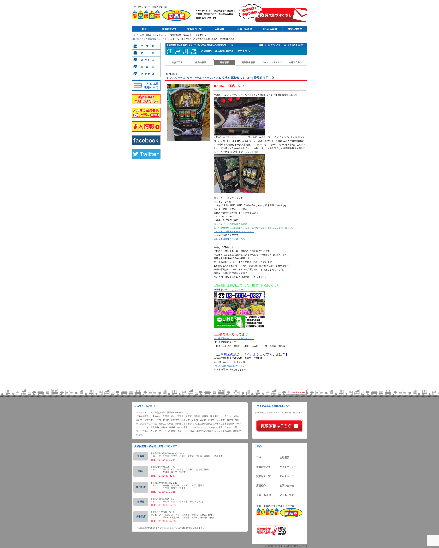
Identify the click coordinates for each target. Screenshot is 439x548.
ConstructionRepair (244, 29)
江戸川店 (141, 39)
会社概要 (284, 457)
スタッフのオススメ (272, 62)
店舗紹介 (261, 485)
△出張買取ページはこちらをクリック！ (234, 338)
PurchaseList (194, 29)
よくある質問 (287, 495)
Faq (269, 29)
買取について (263, 466)
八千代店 (146, 73)
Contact (294, 29)
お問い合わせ (287, 485)
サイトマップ (287, 476)
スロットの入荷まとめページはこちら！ (234, 231)
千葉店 (146, 46)
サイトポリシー (288, 466)
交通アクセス (295, 62)
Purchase (169, 29)
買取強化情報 (248, 62)
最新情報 (152, 39)
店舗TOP (177, 62)
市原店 (146, 66)
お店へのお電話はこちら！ (229, 366)
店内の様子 (201, 62)
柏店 (146, 52)
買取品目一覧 (263, 476)
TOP (258, 457)
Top (144, 29)
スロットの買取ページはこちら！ (230, 239)
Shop (219, 29)
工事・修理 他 (263, 495)
